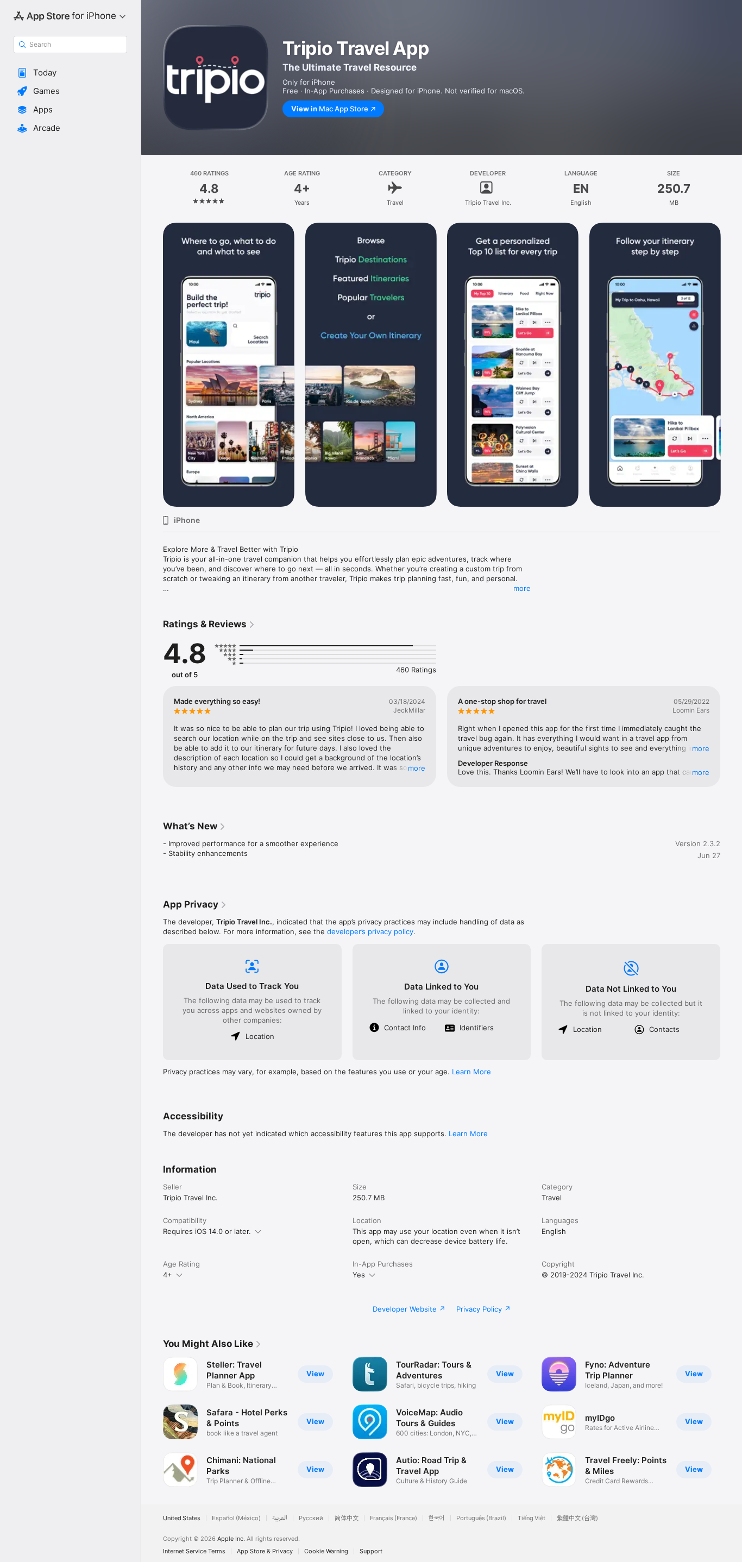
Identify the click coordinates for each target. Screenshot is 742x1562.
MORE (416, 768)
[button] (70, 73)
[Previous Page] (152, 364)
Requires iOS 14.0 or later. (207, 1231)
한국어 (437, 1518)
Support (371, 1551)
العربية (279, 1518)
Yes (359, 1274)
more (522, 588)
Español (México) (236, 1518)
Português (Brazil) (481, 1518)
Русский (311, 1518)
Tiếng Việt (531, 1518)
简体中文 (347, 1518)
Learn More (471, 1071)
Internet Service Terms (194, 1551)
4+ (167, 1274)
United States (181, 1518)
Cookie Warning (326, 1551)
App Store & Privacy (265, 1551)
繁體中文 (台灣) (577, 1518)
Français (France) (393, 1518)
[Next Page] (731, 364)
